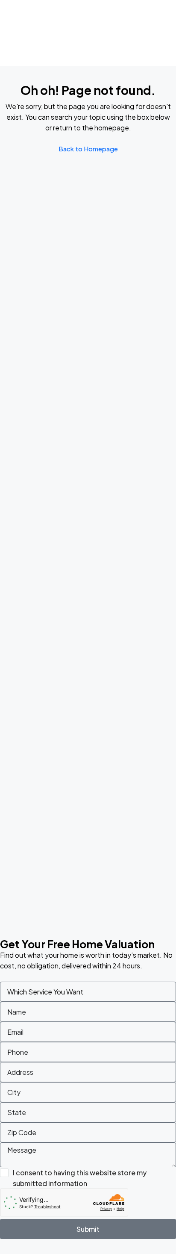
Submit (88, 1228)
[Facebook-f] (124, 42)
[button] (165, 42)
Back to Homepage (88, 149)
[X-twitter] (137, 42)
